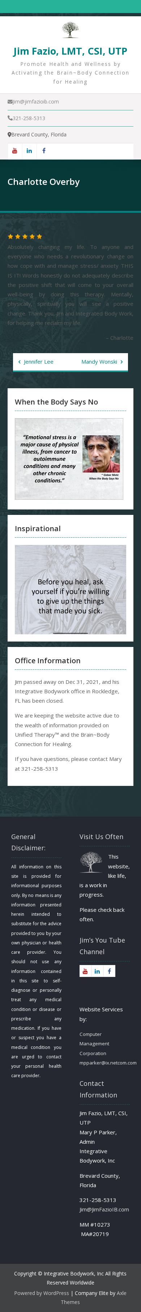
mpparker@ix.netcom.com (108, 1062)
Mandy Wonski (99, 361)
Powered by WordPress (41, 1293)
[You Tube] (15, 151)
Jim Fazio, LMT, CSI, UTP (70, 51)
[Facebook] (44, 151)
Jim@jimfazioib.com (36, 101)
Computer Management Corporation (94, 1044)
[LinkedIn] (29, 151)
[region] (70, 589)
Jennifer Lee (39, 361)
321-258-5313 (29, 118)
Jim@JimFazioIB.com (104, 1209)
